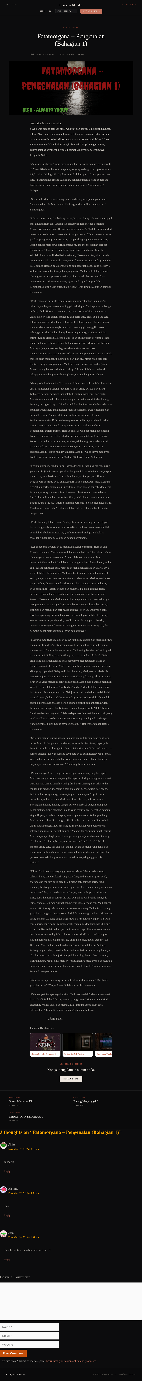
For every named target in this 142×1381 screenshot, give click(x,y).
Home (42, 11)
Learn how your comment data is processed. (71, 1361)
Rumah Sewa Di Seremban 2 (43, 1053)
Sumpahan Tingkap (105, 1053)
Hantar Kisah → (91, 11)
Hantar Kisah (71, 1079)
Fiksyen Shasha (71, 4)
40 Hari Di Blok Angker (74, 1053)
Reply (7, 1171)
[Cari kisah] (50, 11)
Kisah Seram (71, 28)
